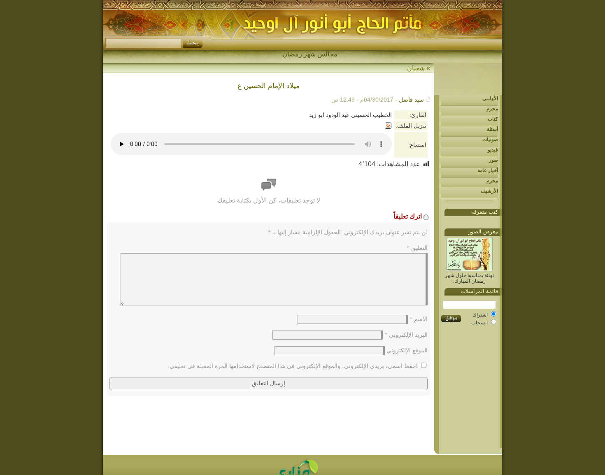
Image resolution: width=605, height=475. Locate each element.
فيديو (493, 150)
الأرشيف (489, 191)
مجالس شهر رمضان (309, 54)
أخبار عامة (487, 170)
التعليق (417, 248)
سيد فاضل (411, 99)
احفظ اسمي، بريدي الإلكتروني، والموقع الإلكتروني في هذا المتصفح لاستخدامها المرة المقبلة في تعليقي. (293, 366)
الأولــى (490, 98)
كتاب (493, 119)
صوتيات (490, 139)
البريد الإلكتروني (406, 335)
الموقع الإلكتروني (407, 350)
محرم (492, 109)
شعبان (416, 68)
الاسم (419, 319)
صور (493, 160)
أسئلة (492, 129)
